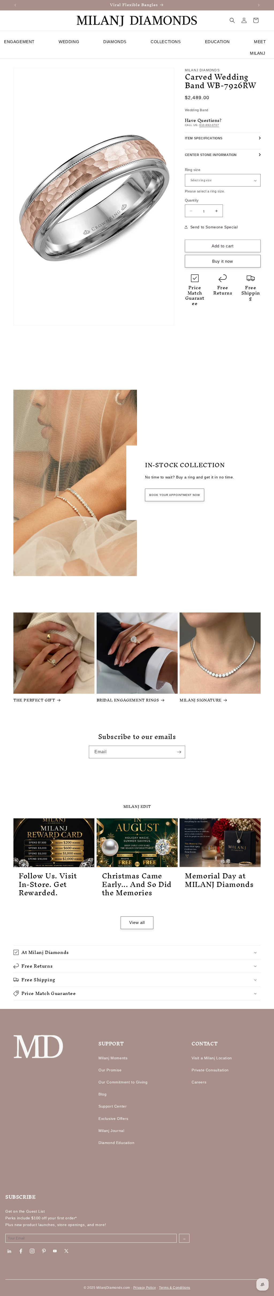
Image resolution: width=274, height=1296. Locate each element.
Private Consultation (210, 1070)
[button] (232, 20)
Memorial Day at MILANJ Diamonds (219, 880)
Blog (102, 1094)
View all (137, 922)
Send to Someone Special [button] (214, 227)
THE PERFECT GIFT (34, 700)
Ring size (192, 170)
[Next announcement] (259, 5)
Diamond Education (116, 1143)
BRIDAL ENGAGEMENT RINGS (128, 700)
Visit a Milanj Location (212, 1058)
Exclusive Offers (113, 1118)
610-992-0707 (209, 125)
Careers (199, 1082)
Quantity (192, 200)
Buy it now (222, 261)
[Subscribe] (179, 752)
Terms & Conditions (174, 1288)
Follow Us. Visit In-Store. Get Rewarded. (48, 884)
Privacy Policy (144, 1288)
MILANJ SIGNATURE (201, 700)
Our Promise (110, 1070)
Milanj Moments (112, 1058)
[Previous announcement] (15, 5)
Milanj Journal (111, 1130)
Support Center (112, 1106)
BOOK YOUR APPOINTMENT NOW (174, 494)
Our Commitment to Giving (122, 1082)
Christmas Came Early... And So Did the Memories (137, 884)
